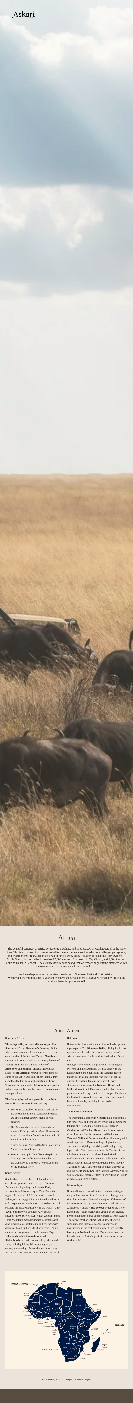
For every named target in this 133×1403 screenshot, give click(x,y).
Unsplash (87, 1379)
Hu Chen (60, 1379)
